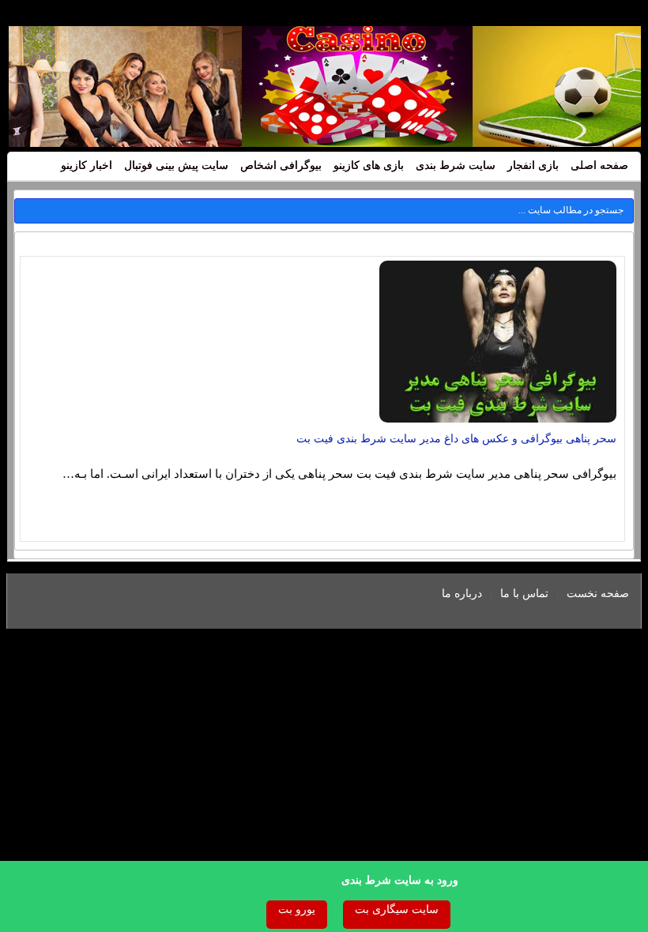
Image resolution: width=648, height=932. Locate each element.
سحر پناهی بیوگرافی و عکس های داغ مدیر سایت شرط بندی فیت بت (456, 439)
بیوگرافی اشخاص (281, 165)
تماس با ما (524, 593)
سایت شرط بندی (455, 165)
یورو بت (296, 909)
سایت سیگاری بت (397, 909)
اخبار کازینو (86, 165)
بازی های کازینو (368, 165)
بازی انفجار (533, 165)
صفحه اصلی (599, 165)
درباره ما (462, 593)
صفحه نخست (598, 593)
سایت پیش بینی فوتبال (176, 165)
